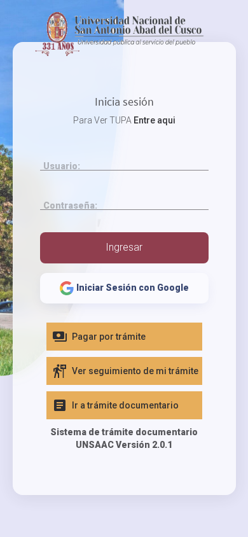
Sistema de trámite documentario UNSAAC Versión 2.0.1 (124, 438)
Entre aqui (155, 120)
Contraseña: (70, 205)
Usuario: (61, 166)
